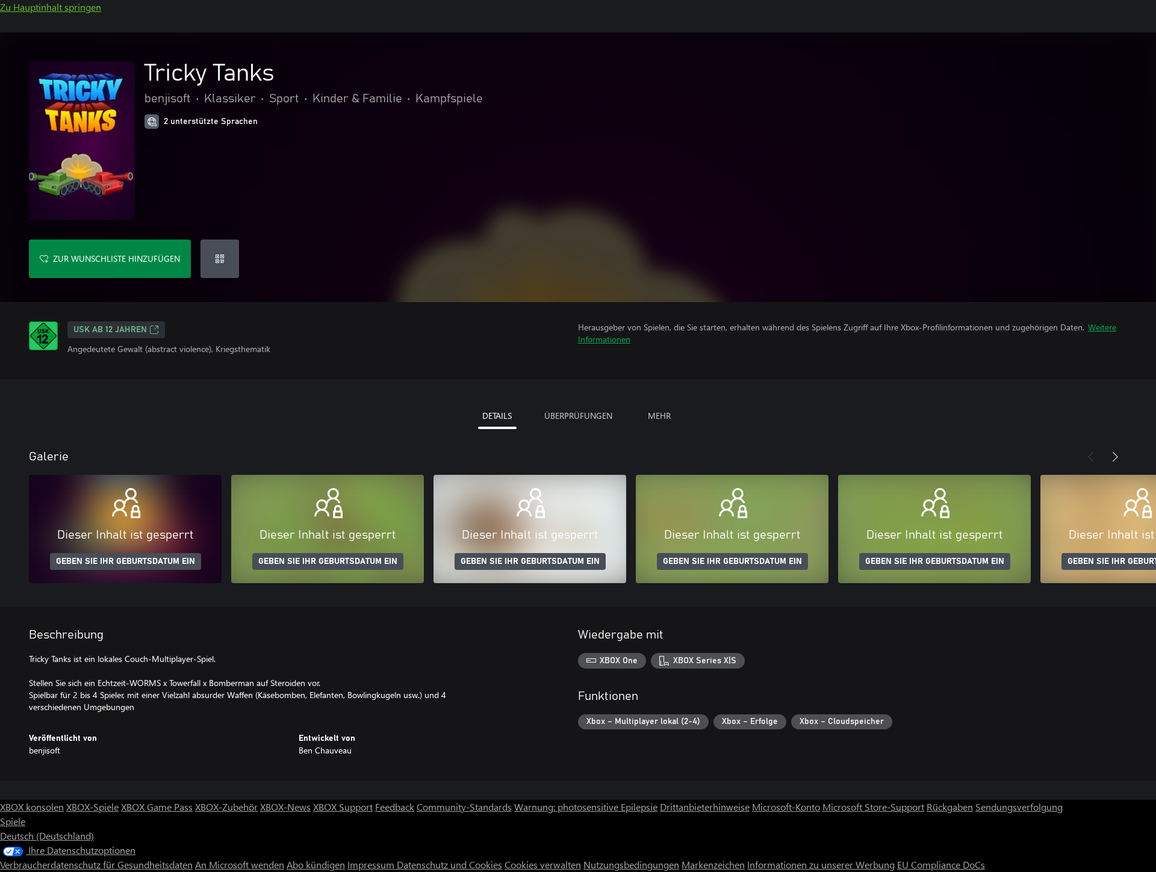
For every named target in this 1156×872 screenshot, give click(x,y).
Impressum (372, 864)
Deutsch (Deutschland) (47, 835)
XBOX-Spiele (92, 806)
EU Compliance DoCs (941, 864)
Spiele (12, 821)
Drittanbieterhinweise (705, 806)
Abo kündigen (316, 864)
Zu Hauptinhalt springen (50, 7)
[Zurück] (1091, 456)
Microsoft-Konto (786, 806)
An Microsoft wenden (239, 864)
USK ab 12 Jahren (110, 330)
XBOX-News (285, 806)
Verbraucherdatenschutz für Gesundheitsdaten (96, 864)
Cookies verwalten (543, 864)
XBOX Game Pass (157, 806)
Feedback (394, 806)
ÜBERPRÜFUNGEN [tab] (578, 415)
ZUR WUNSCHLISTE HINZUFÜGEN (116, 258)
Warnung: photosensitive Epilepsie (585, 806)
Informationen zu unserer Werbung (821, 864)
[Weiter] (1115, 456)
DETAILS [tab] (497, 415)
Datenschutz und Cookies (449, 864)
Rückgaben (950, 806)
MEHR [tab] (659, 415)
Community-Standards (464, 806)
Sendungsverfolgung (1019, 806)
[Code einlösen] (219, 259)
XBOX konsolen (32, 806)
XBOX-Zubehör (226, 806)
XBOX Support (343, 806)
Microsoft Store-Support (873, 806)
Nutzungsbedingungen (631, 864)
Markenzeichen (713, 864)
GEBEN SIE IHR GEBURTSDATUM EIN (125, 561)
